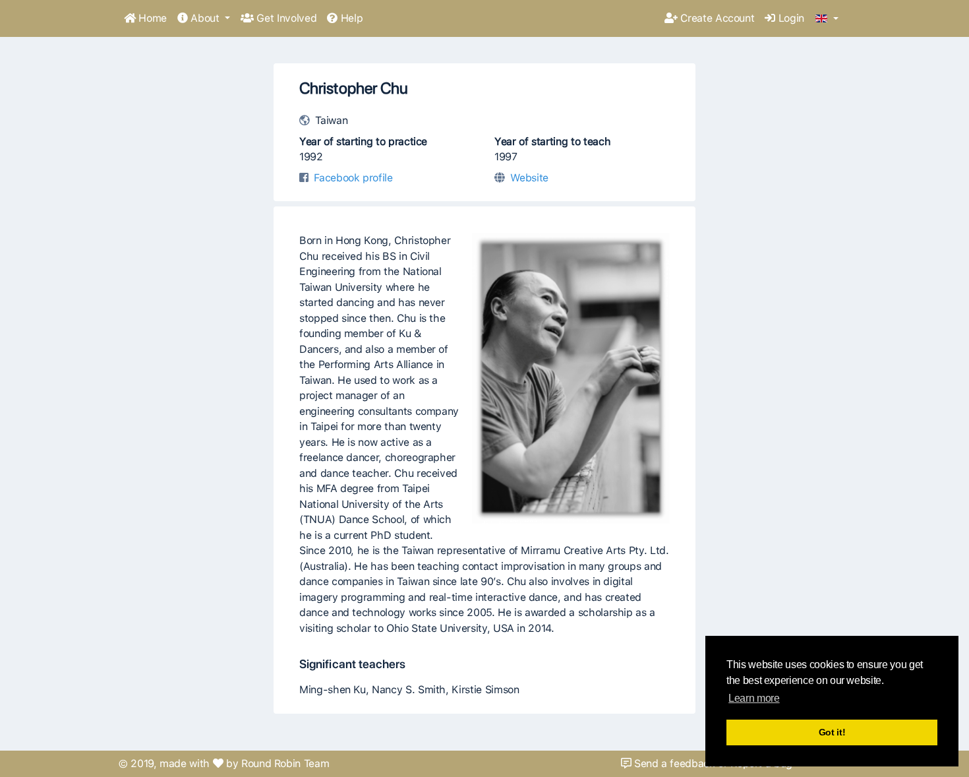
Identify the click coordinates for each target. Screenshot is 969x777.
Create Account (716, 18)
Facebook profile (353, 177)
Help (350, 18)
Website (529, 177)
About (205, 18)
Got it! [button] (832, 732)
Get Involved (285, 18)
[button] (827, 19)
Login (789, 18)
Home (151, 18)
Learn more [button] (753, 698)
